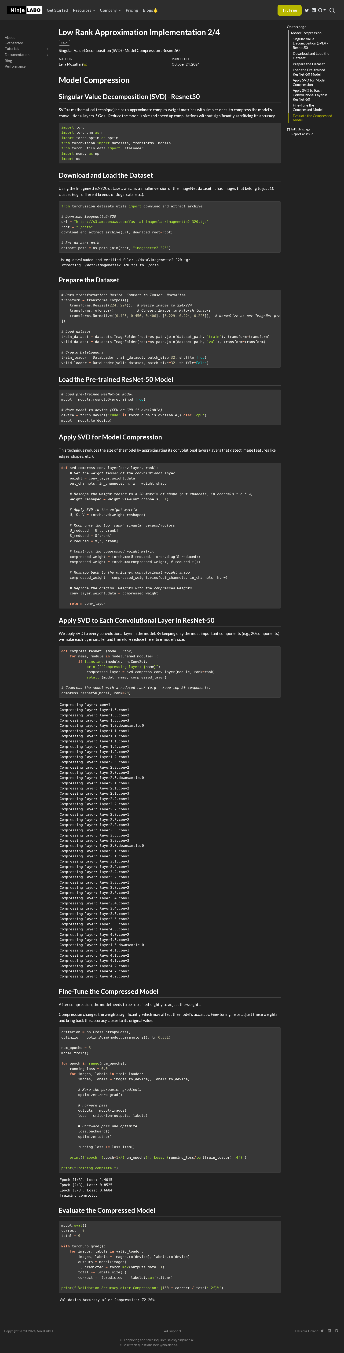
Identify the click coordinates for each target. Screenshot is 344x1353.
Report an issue (302, 134)
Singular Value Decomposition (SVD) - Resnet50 (310, 43)
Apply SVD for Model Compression (309, 82)
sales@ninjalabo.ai (180, 1340)
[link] (84, 10)
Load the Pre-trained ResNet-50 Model (309, 72)
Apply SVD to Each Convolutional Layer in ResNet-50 (310, 94)
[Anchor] (204, 96)
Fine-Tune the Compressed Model (307, 107)
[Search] (332, 10)
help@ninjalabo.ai (165, 1345)
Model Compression (306, 33)
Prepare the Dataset (309, 64)
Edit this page (300, 129)
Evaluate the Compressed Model (312, 117)
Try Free (289, 10)
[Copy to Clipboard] (278, 291)
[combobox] (332, 10)
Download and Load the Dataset (311, 55)
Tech (64, 42)
